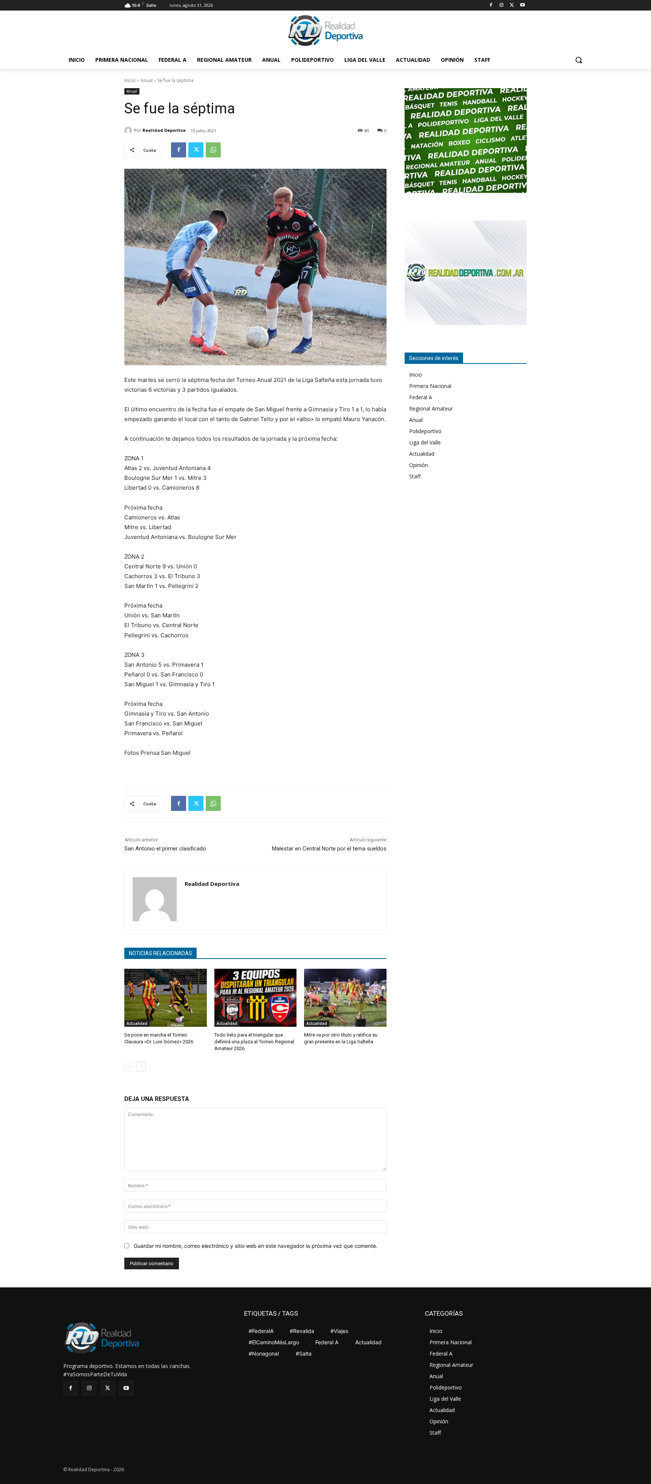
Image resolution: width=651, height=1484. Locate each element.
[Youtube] (522, 5)
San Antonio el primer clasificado (165, 848)
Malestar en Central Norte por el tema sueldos (329, 848)
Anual (147, 80)
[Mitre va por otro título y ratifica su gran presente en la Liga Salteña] (345, 997)
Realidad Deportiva (164, 130)
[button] (579, 60)
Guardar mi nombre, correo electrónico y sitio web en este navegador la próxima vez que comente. (255, 1246)
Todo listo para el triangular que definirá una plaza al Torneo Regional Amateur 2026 (254, 1041)
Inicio (130, 80)
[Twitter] (511, 5)
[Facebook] (491, 5)
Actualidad (137, 1023)
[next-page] (141, 1067)
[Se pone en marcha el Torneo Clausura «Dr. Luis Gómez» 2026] (165, 997)
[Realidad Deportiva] (129, 130)
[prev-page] (129, 1067)
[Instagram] (501, 5)
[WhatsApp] (213, 149)
